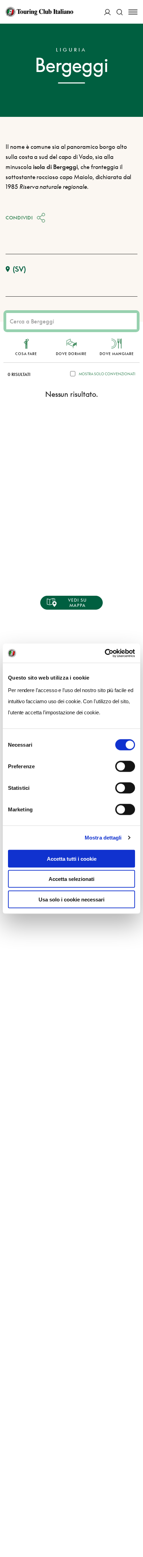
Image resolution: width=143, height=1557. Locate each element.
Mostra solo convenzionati (107, 374)
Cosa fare (26, 354)
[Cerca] (119, 12)
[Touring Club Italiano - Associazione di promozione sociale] (39, 12)
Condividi (19, 217)
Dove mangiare (117, 354)
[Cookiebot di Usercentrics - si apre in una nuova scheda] (104, 653)
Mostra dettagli (103, 838)
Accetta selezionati (71, 879)
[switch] (125, 766)
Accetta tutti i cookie (71, 858)
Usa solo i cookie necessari (71, 899)
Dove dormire (71, 354)
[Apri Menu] (132, 12)
